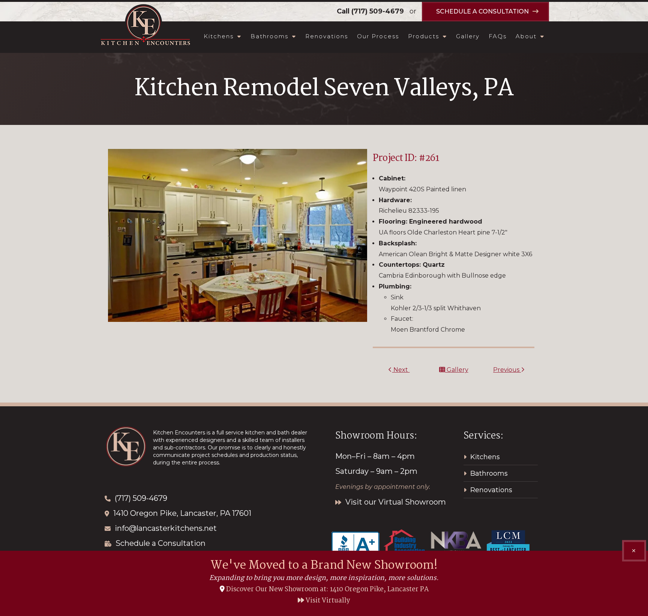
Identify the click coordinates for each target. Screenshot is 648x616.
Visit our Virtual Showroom (395, 501)
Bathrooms (269, 36)
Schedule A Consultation (482, 11)
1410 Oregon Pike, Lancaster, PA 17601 (182, 513)
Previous (507, 369)
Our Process (378, 36)
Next (401, 369)
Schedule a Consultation (161, 543)
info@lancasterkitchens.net (166, 528)
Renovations (326, 36)
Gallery (468, 36)
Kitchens (219, 36)
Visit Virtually (327, 600)
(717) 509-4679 (377, 11)
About (526, 36)
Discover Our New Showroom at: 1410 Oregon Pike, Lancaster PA (327, 589)
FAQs (498, 36)
